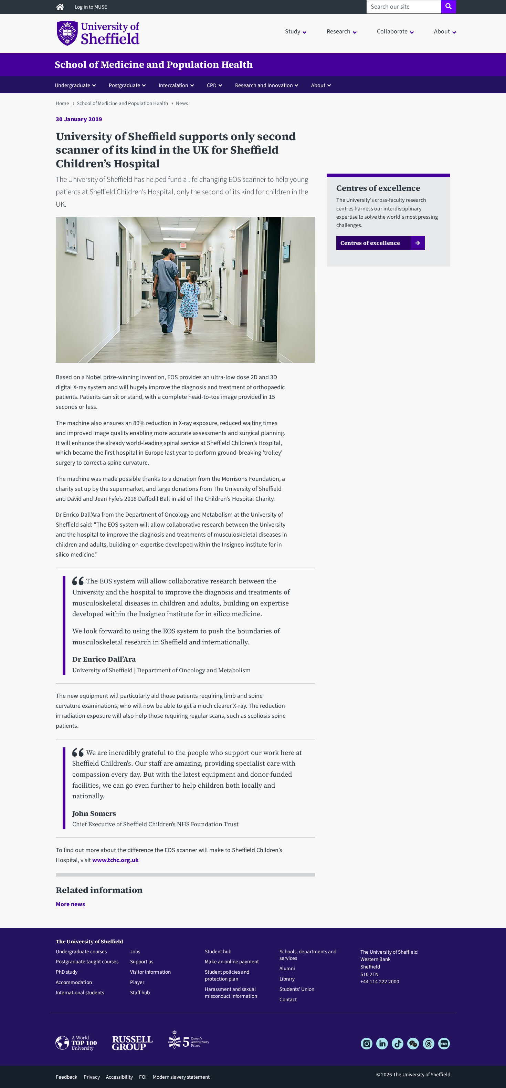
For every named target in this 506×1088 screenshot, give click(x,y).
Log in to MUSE (91, 7)
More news (70, 904)
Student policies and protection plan (227, 976)
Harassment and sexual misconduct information (231, 993)
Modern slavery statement (181, 1077)
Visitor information (150, 972)
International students (80, 992)
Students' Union (297, 989)
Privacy (92, 1077)
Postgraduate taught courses (87, 962)
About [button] (442, 31)
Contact (288, 999)
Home (62, 103)
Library (287, 979)
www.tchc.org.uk (115, 860)
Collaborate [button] (392, 31)
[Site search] (448, 6)
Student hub (218, 952)
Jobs (135, 952)
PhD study (66, 972)
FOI (143, 1077)
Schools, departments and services (308, 955)
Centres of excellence (370, 243)
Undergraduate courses (81, 952)
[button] (77, 85)
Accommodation (74, 982)
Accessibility (119, 1077)
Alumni (287, 968)
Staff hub (140, 992)
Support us (141, 962)
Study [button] (292, 31)
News (182, 103)
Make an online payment (232, 962)
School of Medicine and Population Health (154, 64)
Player (137, 982)
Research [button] (338, 31)
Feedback (66, 1077)
